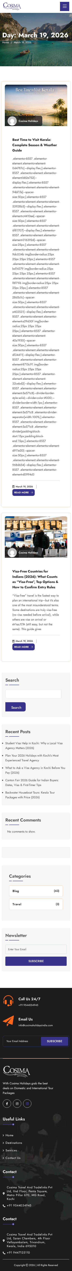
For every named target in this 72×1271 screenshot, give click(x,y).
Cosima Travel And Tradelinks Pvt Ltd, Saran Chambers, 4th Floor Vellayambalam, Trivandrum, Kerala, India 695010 (29, 1240)
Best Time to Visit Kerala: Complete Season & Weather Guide (34, 145)
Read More (21, 492)
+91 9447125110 (18, 1253)
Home (5, 42)
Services (11, 1150)
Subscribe (36, 961)
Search (12, 680)
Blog (16, 891)
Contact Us (13, 1158)
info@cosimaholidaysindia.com (35, 1025)
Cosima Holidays (28, 121)
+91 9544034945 (28, 1005)
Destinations (14, 1143)
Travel (17, 904)
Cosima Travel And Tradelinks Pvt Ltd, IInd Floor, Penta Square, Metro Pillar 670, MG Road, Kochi (29, 1193)
